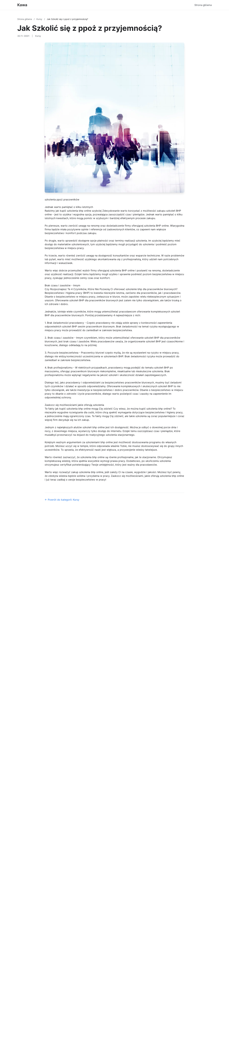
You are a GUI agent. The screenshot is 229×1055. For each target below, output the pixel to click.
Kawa (22, 5)
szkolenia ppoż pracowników (62, 199)
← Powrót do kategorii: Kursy (62, 499)
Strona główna (203, 5)
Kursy (39, 19)
